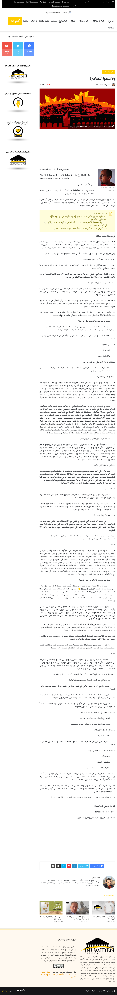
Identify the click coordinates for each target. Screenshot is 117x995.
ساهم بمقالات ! (32, 2)
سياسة (54, 21)
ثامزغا (34, 21)
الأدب (104, 72)
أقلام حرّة (15, 21)
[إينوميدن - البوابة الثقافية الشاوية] (58, 12)
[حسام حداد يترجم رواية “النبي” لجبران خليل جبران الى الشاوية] (51, 907)
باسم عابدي (108, 85)
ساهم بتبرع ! (19, 2)
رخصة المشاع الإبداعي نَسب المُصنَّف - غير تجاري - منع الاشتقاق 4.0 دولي (58, 974)
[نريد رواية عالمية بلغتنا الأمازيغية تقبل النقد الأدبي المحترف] (103, 907)
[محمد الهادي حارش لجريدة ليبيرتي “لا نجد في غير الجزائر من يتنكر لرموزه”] (77, 907)
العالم (26, 21)
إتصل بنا (43, 2)
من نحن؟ (65, 2)
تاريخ (111, 21)
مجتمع (63, 21)
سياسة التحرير (54, 2)
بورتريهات (44, 21)
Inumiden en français (60, 6)
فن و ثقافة (98, 21)
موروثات (83, 21)
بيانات (111, 28)
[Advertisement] (77, 51)
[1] (79, 588)
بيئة (73, 21)
